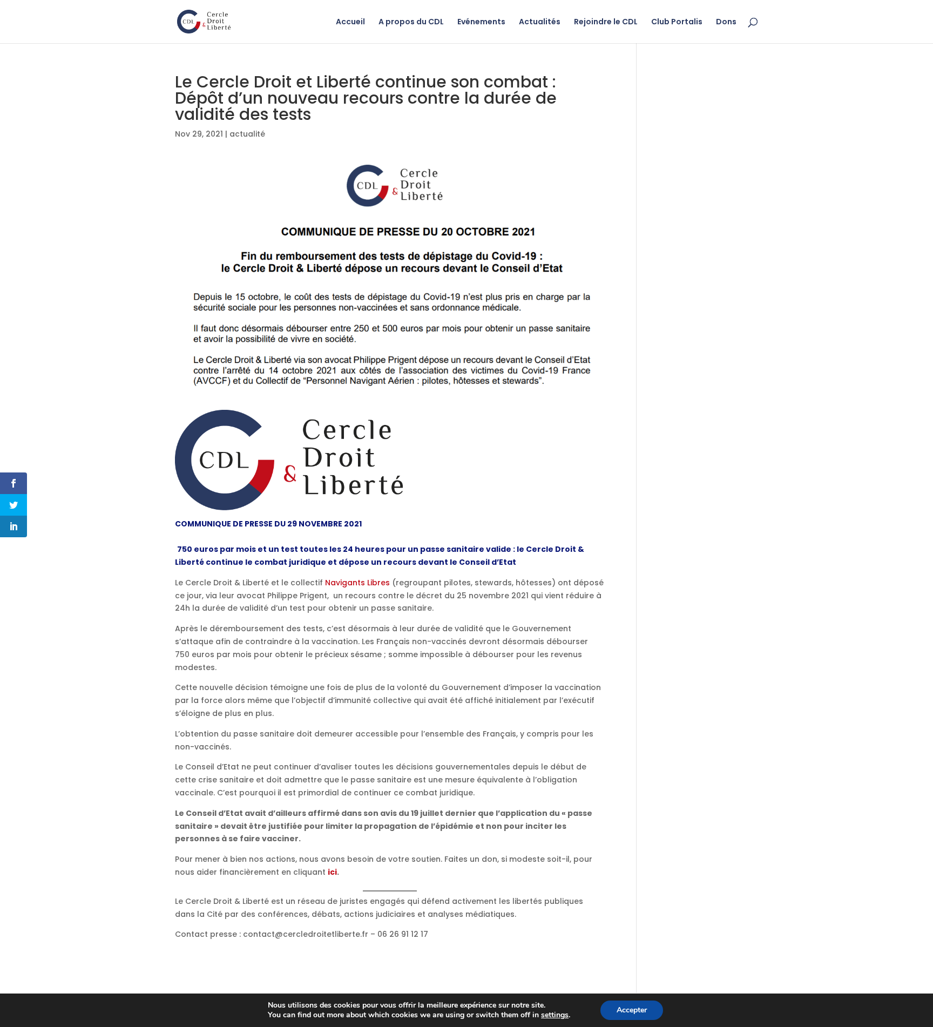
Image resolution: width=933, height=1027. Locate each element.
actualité (247, 134)
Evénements (481, 22)
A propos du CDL (411, 22)
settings (555, 1015)
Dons (726, 22)
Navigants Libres (357, 582)
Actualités (539, 22)
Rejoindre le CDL (606, 22)
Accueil (350, 22)
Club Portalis (676, 22)
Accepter (632, 1010)
